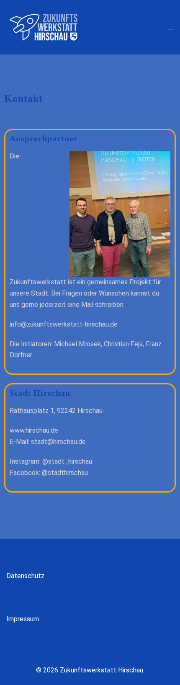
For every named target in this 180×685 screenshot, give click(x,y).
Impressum (22, 619)
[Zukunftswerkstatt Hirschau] (43, 27)
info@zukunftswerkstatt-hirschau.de (64, 324)
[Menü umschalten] (170, 27)
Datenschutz (25, 576)
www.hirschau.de (34, 430)
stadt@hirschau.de (58, 442)
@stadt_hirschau (67, 461)
